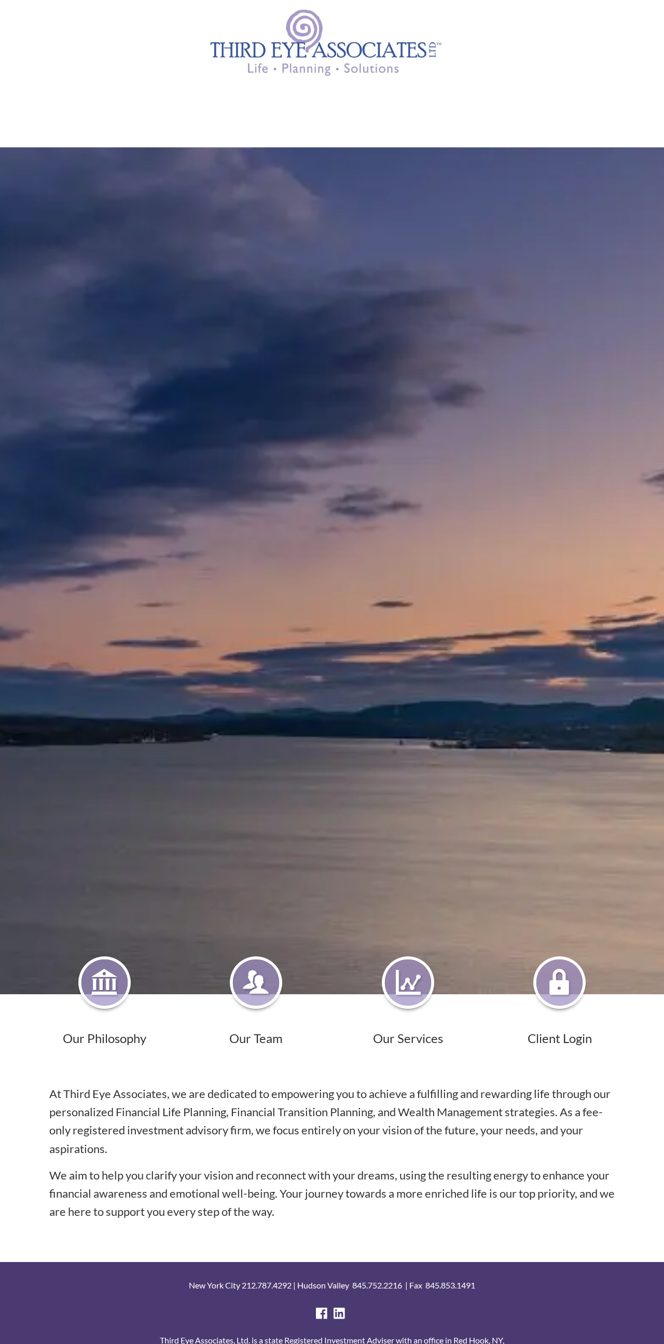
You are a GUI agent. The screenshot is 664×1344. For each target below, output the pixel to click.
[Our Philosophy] (104, 984)
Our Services (408, 1038)
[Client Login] (559, 984)
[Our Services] (408, 984)
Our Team (256, 1038)
